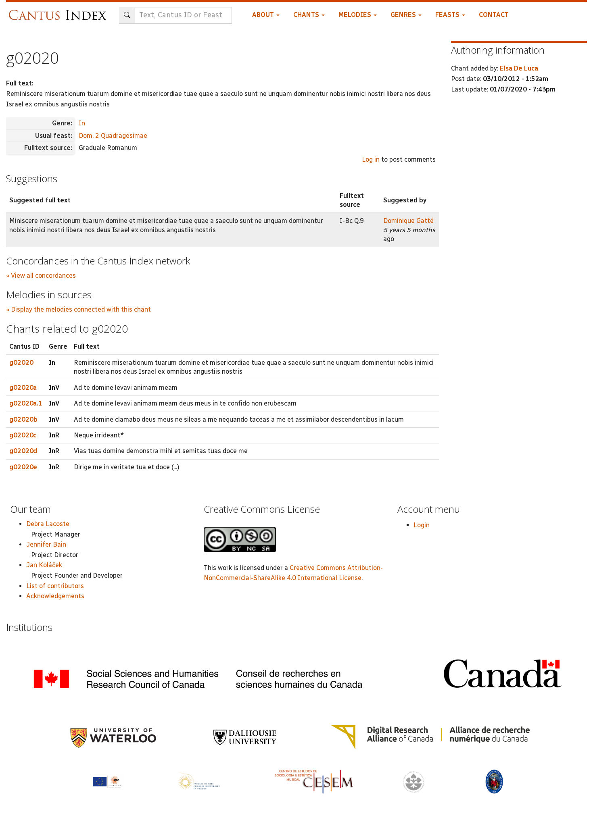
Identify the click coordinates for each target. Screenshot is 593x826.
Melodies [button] (355, 15)
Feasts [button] (448, 15)
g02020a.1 (25, 403)
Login (421, 525)
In (82, 123)
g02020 (21, 362)
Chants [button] (307, 15)
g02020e (23, 467)
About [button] (264, 15)
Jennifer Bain (46, 544)
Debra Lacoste (47, 524)
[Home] (59, 11)
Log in (371, 159)
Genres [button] (404, 15)
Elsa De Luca (519, 68)
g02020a (23, 387)
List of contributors (55, 586)
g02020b (23, 419)
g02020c (22, 435)
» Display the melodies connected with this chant (78, 309)
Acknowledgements (55, 596)
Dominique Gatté (408, 221)
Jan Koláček (44, 565)
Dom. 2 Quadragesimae (113, 135)
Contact (494, 15)
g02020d (23, 451)
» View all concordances (41, 275)
